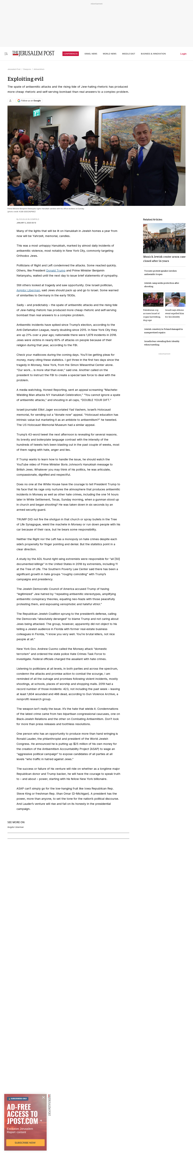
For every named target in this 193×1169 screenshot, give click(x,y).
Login (183, 53)
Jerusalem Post (13, 69)
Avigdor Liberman (28, 290)
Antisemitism (39, 69)
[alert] (25, 1136)
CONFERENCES (71, 54)
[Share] (10, 100)
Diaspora (27, 69)
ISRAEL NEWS (90, 54)
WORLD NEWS (109, 54)
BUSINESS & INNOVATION (153, 54)
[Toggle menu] (5, 54)
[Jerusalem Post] (31, 54)
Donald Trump (55, 270)
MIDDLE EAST (128, 54)
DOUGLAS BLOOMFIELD (29, 219)
